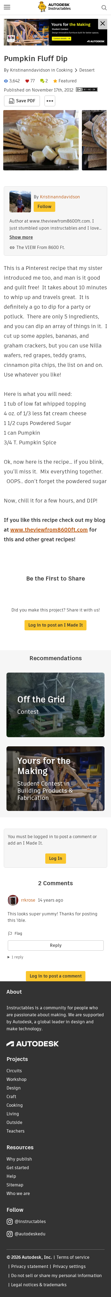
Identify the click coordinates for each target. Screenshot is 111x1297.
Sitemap (14, 1185)
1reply (17, 957)
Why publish (19, 1159)
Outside (14, 1122)
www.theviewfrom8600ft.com (49, 529)
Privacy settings (69, 1266)
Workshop (16, 1079)
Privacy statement (29, 1266)
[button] (7, 7)
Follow (44, 206)
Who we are (18, 1193)
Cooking (64, 70)
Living (12, 1114)
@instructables (30, 1221)
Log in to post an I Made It (55, 625)
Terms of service (73, 1257)
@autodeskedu (30, 1234)
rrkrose (28, 900)
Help (11, 1176)
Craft (11, 1097)
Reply (56, 945)
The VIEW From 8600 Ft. (40, 247)
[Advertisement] (55, 32)
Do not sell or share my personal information (56, 1276)
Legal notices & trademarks (39, 1285)
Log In (55, 858)
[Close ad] (102, 24)
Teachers (15, 1131)
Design (13, 1088)
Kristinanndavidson (30, 70)
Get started (17, 1168)
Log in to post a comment (56, 976)
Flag (18, 933)
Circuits (14, 1071)
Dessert (87, 70)
